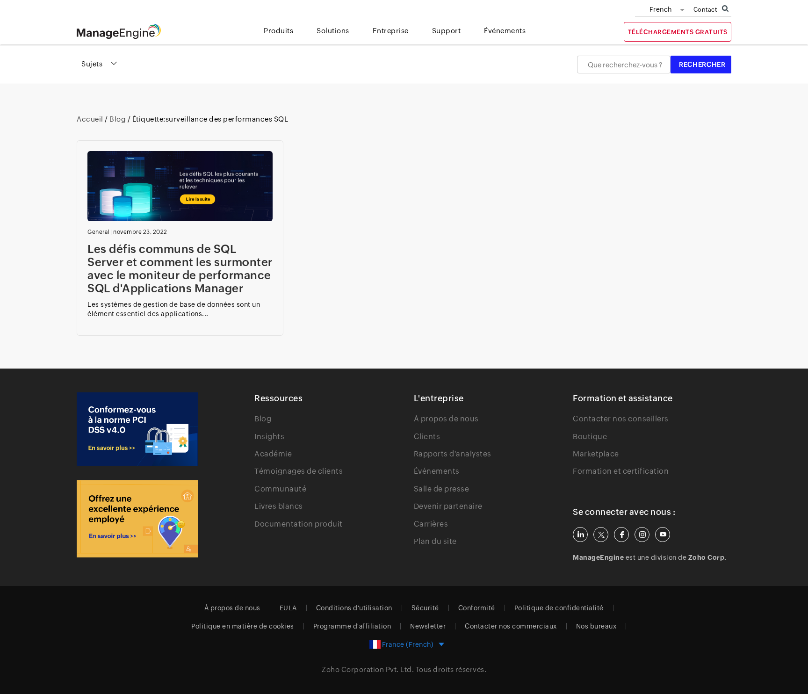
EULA (288, 608)
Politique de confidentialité (559, 608)
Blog (118, 119)
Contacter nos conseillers (621, 418)
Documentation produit (298, 524)
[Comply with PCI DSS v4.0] (137, 429)
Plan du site (435, 541)
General (98, 232)
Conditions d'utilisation (354, 608)
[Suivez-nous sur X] (600, 534)
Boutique (590, 436)
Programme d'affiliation (352, 626)
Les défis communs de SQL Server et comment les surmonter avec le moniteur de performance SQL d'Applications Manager (180, 269)
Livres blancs (278, 506)
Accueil (91, 119)
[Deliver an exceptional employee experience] (137, 518)
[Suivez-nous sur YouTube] (662, 534)
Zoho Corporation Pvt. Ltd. (368, 669)
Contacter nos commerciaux (511, 626)
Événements (437, 471)
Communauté (280, 488)
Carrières (431, 524)
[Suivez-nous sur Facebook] (621, 534)
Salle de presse (441, 488)
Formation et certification (621, 471)
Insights (269, 436)
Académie (273, 453)
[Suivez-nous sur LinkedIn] (580, 534)
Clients (427, 436)
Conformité (476, 608)
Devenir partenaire (448, 506)
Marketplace (596, 453)
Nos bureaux (596, 626)
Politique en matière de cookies (242, 626)
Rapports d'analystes (452, 453)
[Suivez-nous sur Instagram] (642, 534)
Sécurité (425, 608)
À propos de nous (446, 418)
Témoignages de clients (298, 471)
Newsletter (428, 626)
